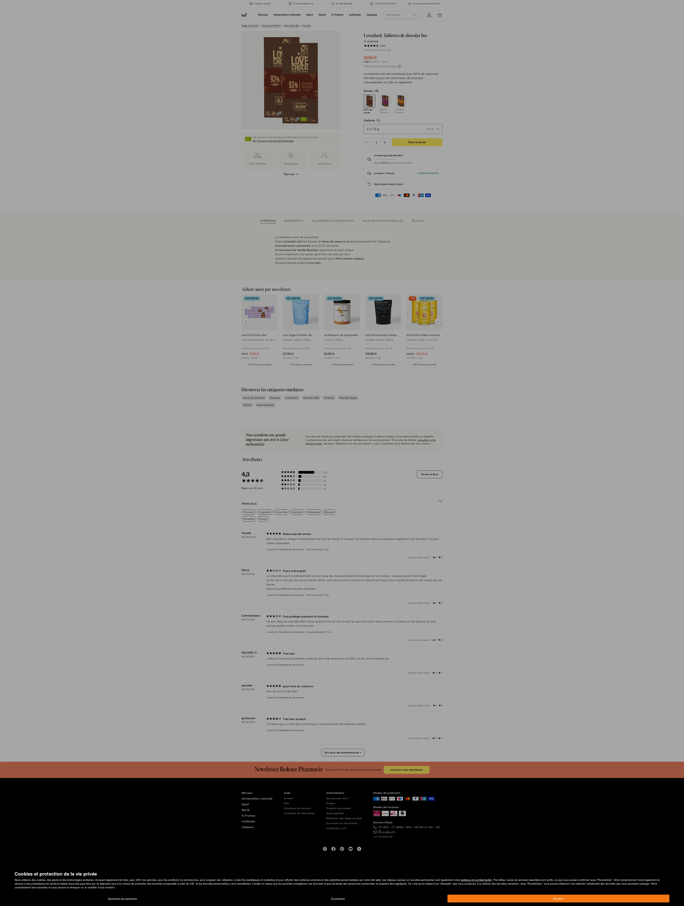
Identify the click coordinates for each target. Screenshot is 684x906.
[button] (343, 449)
